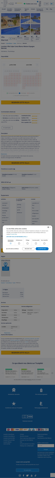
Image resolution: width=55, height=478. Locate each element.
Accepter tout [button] (42, 248)
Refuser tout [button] (28, 248)
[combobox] (48, 227)
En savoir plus (13, 234)
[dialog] (27, 239)
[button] (27, 236)
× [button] (50, 227)
